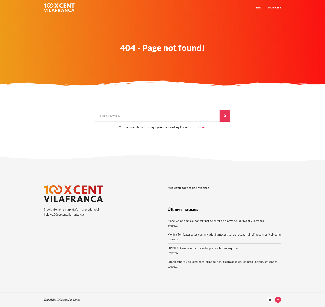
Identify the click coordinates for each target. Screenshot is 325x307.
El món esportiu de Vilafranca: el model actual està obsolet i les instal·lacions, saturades (222, 262)
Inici (259, 7)
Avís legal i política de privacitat (188, 188)
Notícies (274, 7)
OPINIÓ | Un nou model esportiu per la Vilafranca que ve (203, 248)
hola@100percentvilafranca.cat (64, 214)
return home (197, 127)
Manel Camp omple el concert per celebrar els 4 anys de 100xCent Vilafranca (216, 221)
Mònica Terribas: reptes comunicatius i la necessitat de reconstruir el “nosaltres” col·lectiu (224, 234)
